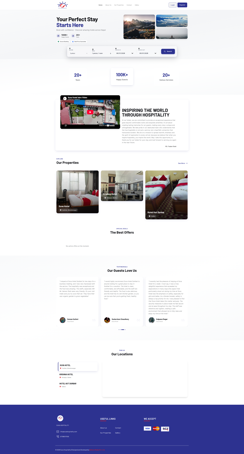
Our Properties (119, 5)
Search (169, 51)
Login (173, 5)
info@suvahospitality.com (68, 431)
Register (182, 5)
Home (100, 5)
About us (103, 428)
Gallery (137, 5)
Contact (129, 5)
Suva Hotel (64, 206)
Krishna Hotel (110, 194)
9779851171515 (64, 436)
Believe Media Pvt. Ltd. (97, 450)
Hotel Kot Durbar (156, 212)
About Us (108, 5)
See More (181, 163)
